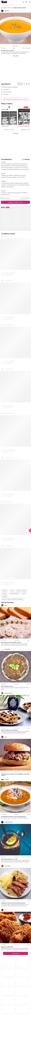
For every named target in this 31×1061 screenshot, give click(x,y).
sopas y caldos (21, 590)
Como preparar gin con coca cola (9, 859)
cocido (5, 593)
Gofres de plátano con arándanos (9, 730)
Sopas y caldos (7, 7)
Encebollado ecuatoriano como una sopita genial (13, 816)
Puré (23, 593)
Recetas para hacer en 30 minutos (13, 599)
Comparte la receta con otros (15, 202)
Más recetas (15, 953)
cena (11, 590)
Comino (5, 596)
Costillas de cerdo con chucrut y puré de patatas (13, 903)
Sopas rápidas (14, 593)
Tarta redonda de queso (7, 686)
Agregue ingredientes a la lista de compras (16, 99)
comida (5, 590)
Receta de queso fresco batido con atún (11, 642)
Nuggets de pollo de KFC (7, 947)
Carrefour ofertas (5, 126)
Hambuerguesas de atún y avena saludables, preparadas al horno (15, 774)
